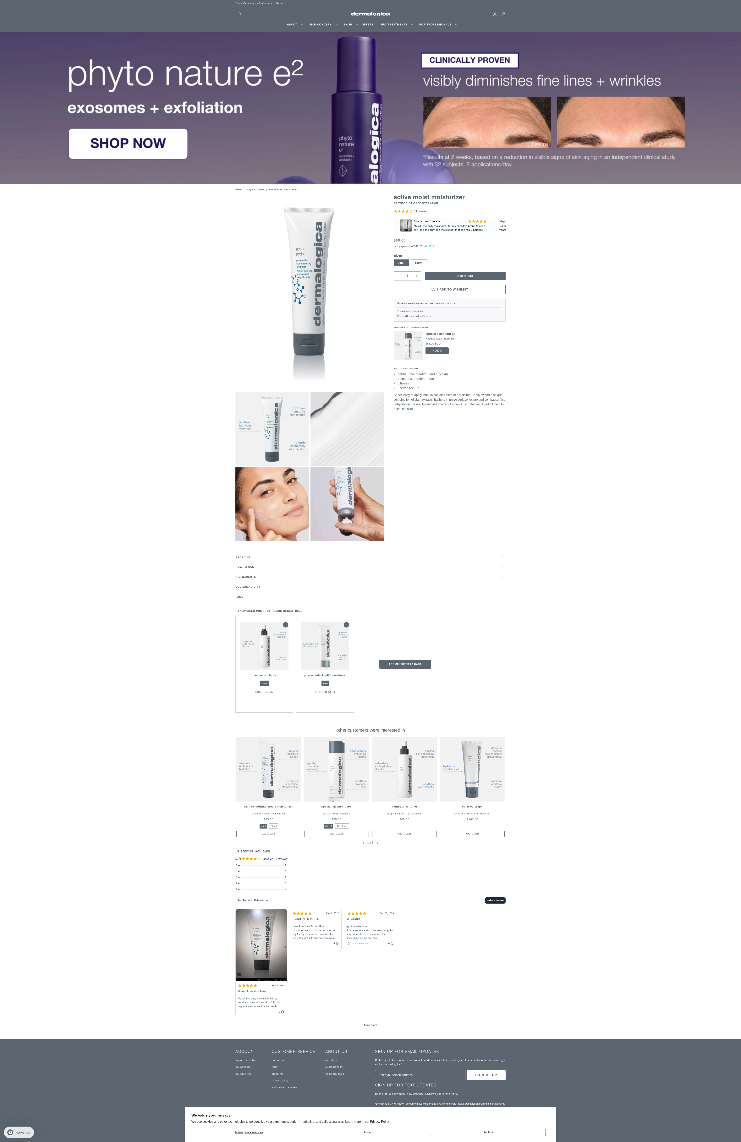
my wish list (243, 1073)
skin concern (320, 24)
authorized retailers (285, 1087)
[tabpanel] (268, 787)
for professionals (435, 24)
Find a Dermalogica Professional (254, 3)
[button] (239, 14)
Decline (488, 1132)
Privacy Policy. (380, 1121)
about (292, 24)
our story (331, 1060)
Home (238, 189)
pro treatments (394, 24)
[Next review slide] (502, 225)
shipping (277, 1073)
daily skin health (255, 189)
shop (348, 24)
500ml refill (342, 826)
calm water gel (472, 806)
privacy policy (424, 1103)
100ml (419, 262)
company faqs (334, 1073)
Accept (368, 1132)
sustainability (334, 1066)
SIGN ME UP (486, 1075)
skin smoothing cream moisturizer (268, 806)
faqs (274, 1066)
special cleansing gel (336, 806)
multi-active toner (404, 806)
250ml (264, 683)
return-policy (280, 1080)
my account (243, 1066)
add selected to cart (405, 664)
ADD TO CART (268, 834)
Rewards (281, 3)
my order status (245, 1060)
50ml (401, 262)
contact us (278, 1060)
